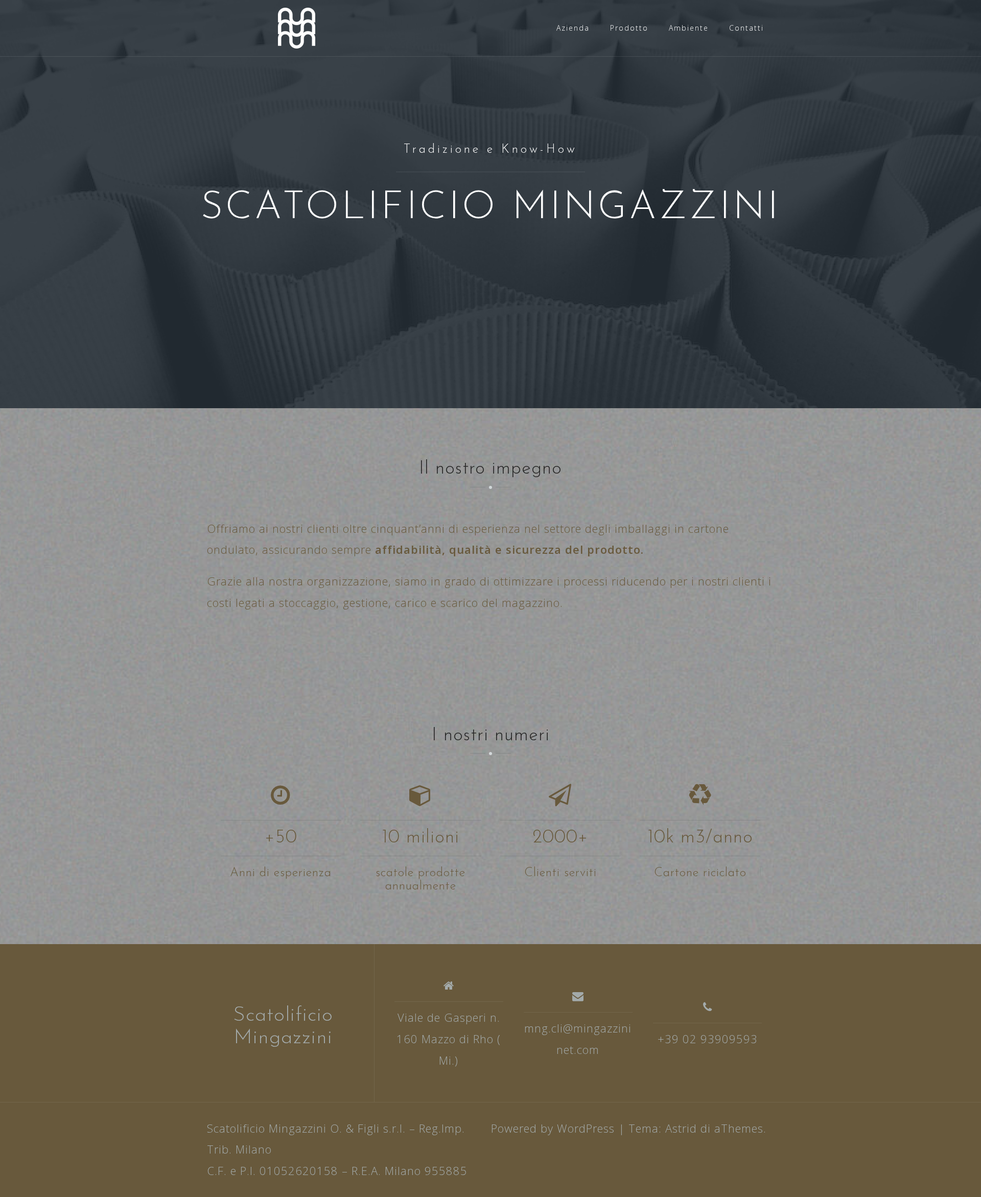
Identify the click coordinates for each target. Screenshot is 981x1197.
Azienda (573, 28)
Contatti (746, 28)
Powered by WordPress (553, 1128)
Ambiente (689, 28)
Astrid (681, 1128)
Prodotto (629, 28)
